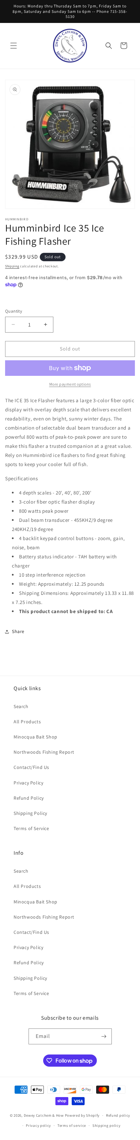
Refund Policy (29, 798)
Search (21, 706)
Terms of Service (31, 828)
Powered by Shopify (82, 1115)
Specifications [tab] (21, 478)
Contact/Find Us (31, 767)
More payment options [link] (70, 384)
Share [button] (18, 631)
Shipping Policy (30, 813)
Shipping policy (106, 1125)
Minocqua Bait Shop (35, 737)
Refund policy (118, 1115)
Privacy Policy (28, 783)
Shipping (12, 266)
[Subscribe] (104, 1036)
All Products (27, 722)
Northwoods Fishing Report (44, 752)
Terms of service (71, 1125)
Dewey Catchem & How (44, 1115)
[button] (13, 45)
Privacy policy (38, 1125)
